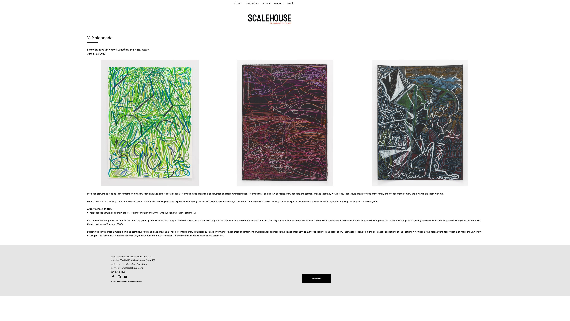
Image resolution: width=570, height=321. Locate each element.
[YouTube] (125, 277)
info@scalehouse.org (132, 267)
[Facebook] (113, 277)
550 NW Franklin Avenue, (133, 260)
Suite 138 (150, 260)
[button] (238, 3)
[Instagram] (119, 277)
